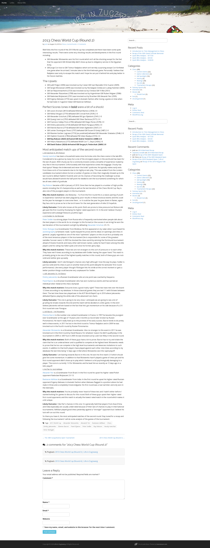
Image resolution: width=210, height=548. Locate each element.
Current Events (72, 44)
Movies (134, 92)
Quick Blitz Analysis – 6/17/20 (142, 56)
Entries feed (136, 110)
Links (12, 3)
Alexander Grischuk (96, 225)
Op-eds (139, 83)
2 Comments (82, 44)
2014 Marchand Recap (146, 150)
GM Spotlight (141, 76)
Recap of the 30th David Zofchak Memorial (147, 53)
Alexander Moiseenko (51, 330)
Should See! (141, 94)
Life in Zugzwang (60, 544)
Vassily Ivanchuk (49, 156)
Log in (134, 108)
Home (4, 3)
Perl (133, 96)
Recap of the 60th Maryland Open (150, 155)
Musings (140, 81)
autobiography (49, 232)
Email (46, 510)
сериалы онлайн (138, 153)
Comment (48, 478)
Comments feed (138, 112)
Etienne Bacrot (49, 315)
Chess (64, 44)
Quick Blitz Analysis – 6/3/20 (142, 58)
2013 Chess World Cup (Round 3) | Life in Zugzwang (76, 452)
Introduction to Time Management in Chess (148, 51)
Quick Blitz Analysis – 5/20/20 (142, 60)
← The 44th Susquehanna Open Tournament (58, 438)
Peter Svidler (48, 219)
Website (46, 519)
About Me (22, 3)
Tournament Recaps (144, 85)
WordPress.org (137, 115)
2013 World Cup (55, 423)
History (139, 78)
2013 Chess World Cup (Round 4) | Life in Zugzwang (76, 461)
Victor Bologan (49, 229)
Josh (46, 44)
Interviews (136, 90)
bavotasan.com (162, 544)
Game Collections (143, 74)
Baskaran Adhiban (50, 379)
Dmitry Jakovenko (50, 277)
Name (46, 502)
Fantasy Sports (137, 87)
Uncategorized (137, 99)
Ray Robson (47, 185)
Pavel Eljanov (48, 281)
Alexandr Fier (48, 372)
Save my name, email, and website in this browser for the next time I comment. (80, 527)
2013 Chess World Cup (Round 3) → (112, 438)
